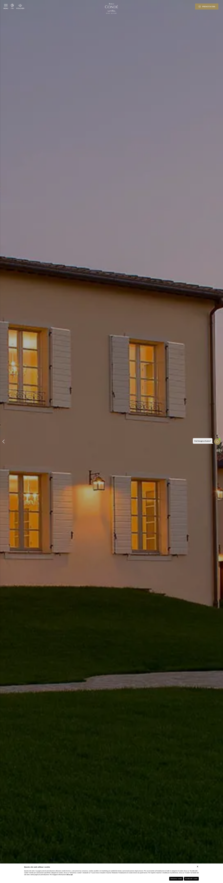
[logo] (111, 9)
